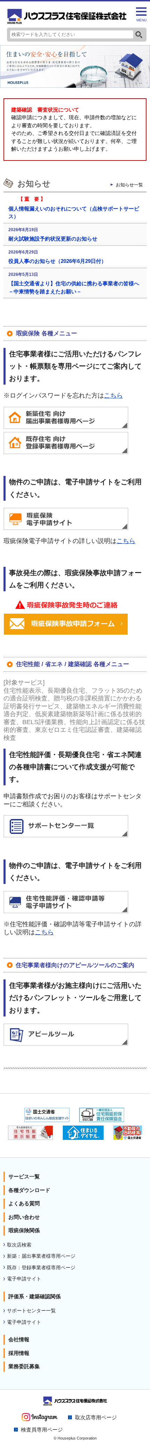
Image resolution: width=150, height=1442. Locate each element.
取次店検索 (19, 1245)
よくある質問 (24, 1203)
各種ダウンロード (29, 1190)
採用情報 (18, 1353)
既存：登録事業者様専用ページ (41, 1267)
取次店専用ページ (96, 1417)
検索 (139, 34)
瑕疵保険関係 (24, 1230)
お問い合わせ (24, 1217)
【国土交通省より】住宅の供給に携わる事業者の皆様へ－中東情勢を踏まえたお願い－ (73, 287)
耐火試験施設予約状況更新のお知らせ (52, 239)
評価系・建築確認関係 (34, 1296)
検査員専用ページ (42, 1430)
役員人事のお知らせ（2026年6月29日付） (57, 261)
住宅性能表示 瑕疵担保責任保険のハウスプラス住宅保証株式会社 (67, 16)
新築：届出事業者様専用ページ (41, 1256)
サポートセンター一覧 (31, 1310)
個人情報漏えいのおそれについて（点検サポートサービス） (73, 213)
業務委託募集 (24, 1366)
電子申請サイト (24, 1279)
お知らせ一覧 (129, 184)
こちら (113, 395)
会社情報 (18, 1339)
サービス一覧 (24, 1176)
